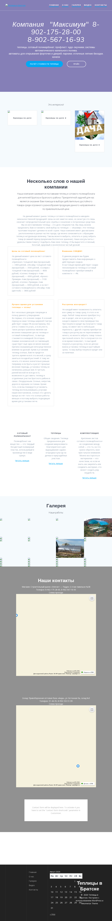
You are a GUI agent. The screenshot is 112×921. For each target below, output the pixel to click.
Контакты (101, 5)
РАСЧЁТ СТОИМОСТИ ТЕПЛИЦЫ (44, 64)
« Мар (52, 914)
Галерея (76, 5)
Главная (54, 5)
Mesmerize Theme (89, 903)
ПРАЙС (76, 64)
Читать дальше (22, 460)
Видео (88, 5)
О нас (65, 5)
